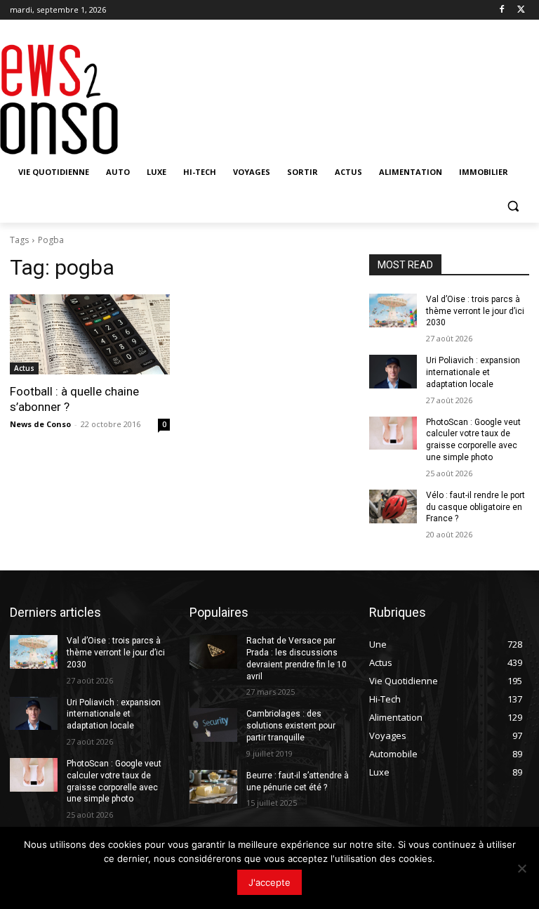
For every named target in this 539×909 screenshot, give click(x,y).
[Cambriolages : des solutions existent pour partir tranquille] (213, 725)
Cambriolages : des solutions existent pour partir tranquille (290, 726)
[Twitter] (521, 10)
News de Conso (40, 424)
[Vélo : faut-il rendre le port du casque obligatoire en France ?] (393, 506)
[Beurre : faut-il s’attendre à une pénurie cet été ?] (213, 787)
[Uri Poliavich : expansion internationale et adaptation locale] (393, 371)
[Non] (521, 868)
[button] (512, 206)
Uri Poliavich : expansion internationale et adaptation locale (473, 372)
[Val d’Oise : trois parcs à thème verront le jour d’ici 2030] (393, 310)
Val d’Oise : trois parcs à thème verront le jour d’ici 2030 (475, 311)
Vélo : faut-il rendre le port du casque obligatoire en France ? (475, 507)
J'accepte (269, 882)
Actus (24, 368)
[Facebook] (501, 10)
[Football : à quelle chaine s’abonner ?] (90, 334)
